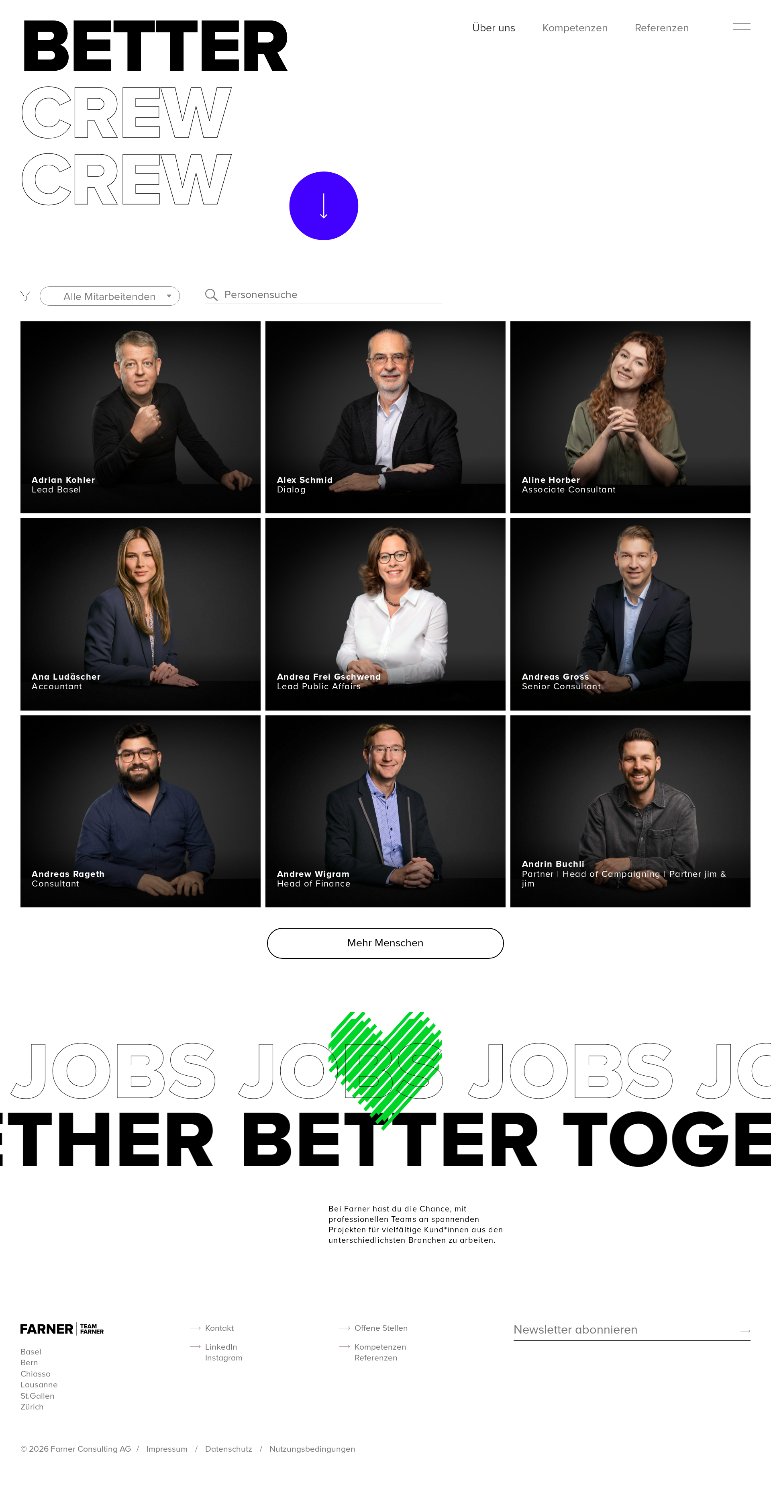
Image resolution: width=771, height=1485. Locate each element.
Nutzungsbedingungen (312, 1448)
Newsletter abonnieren (576, 1330)
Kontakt (219, 1327)
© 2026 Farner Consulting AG (75, 1448)
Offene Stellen (381, 1327)
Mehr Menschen (385, 942)
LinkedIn (221, 1346)
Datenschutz (229, 1448)
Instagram (224, 1357)
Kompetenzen (575, 27)
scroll (324, 206)
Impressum (168, 1448)
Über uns (493, 27)
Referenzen (662, 27)
